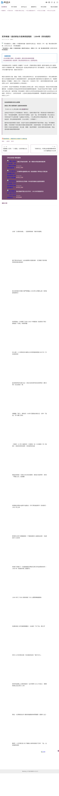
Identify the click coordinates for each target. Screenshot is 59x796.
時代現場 (14, 7)
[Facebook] (49, 2)
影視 (12, 141)
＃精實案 (3, 10)
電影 (3, 141)
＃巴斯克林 (10, 10)
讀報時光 (33, 7)
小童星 (8, 141)
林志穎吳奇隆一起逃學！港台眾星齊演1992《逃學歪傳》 (20, 60)
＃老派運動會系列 (30, 10)
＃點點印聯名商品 (19, 10)
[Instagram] (52, 2)
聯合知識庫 (54, 7)
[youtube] (46, 2)
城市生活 (24, 7)
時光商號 (43, 7)
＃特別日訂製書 (41, 10)
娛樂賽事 (4, 7)
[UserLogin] (54, 2)
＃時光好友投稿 (51, 10)
